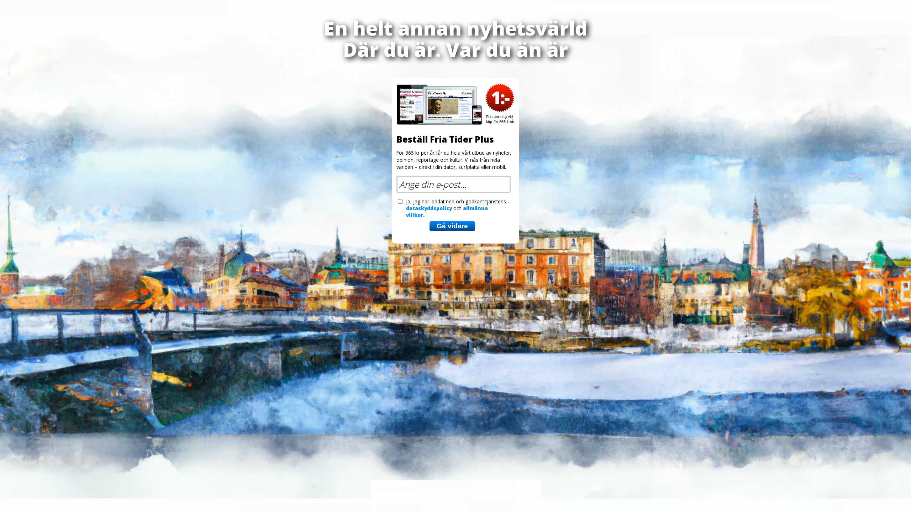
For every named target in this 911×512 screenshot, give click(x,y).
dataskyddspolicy (429, 208)
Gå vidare (452, 226)
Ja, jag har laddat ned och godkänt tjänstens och (456, 208)
